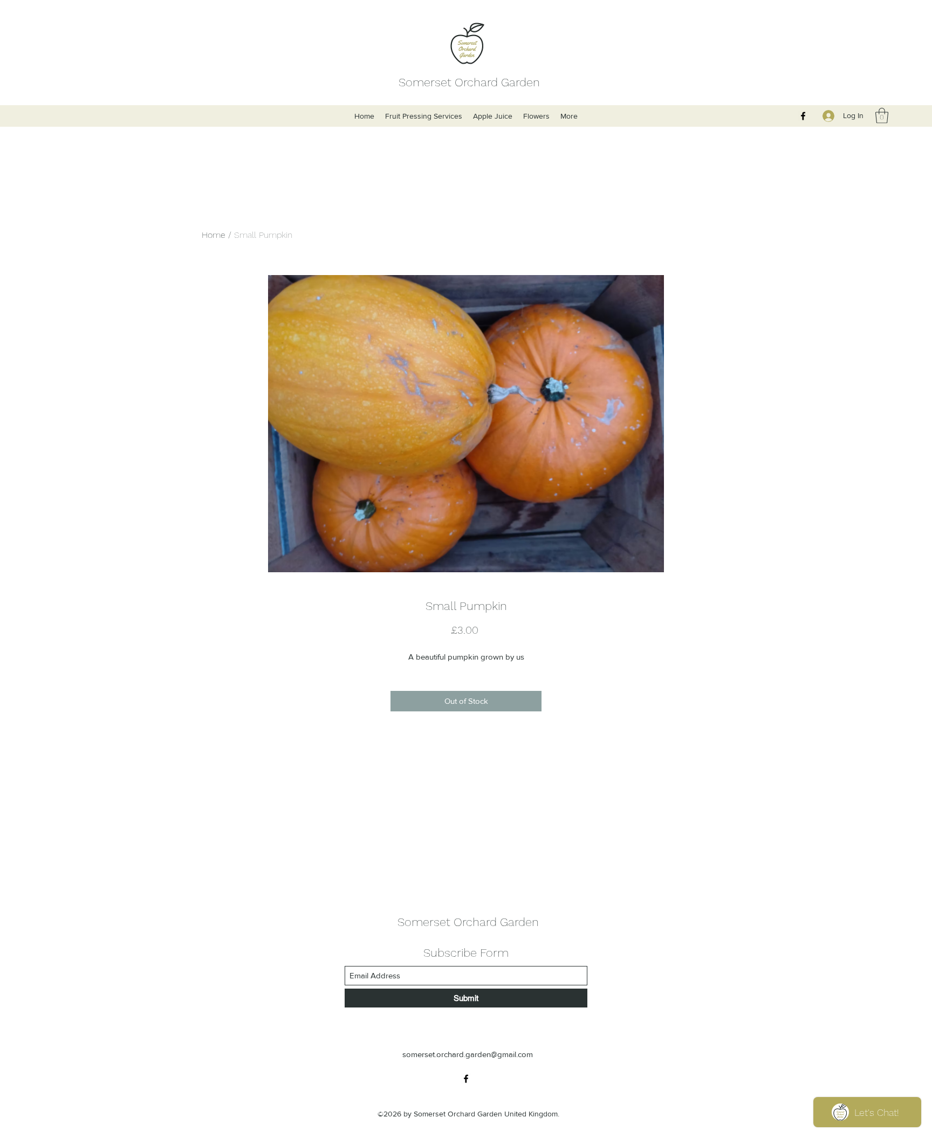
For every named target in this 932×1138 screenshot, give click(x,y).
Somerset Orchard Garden (469, 82)
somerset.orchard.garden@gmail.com (467, 1054)
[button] (881, 116)
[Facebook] (803, 116)
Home (213, 235)
